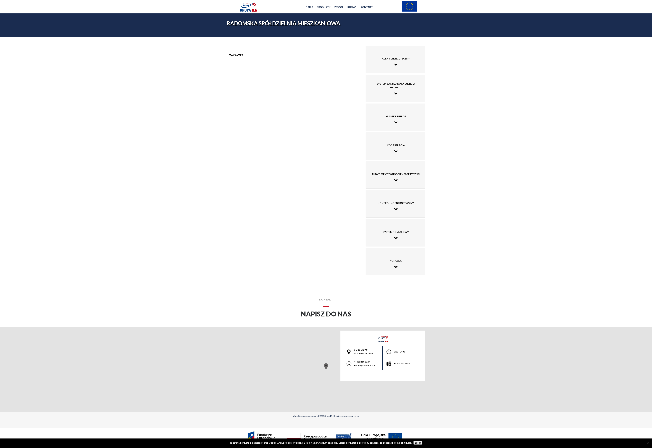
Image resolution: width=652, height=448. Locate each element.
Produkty (323, 7)
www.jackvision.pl (351, 416)
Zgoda (418, 443)
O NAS (309, 7)
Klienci (352, 7)
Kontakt (366, 7)
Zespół (338, 7)
